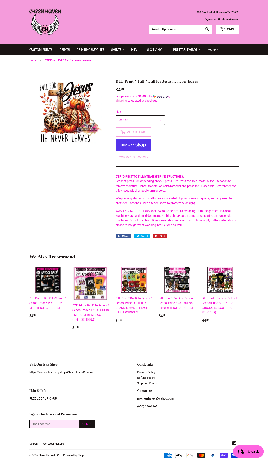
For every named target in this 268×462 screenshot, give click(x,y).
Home (32, 60)
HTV (134, 49)
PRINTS (64, 49)
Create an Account (228, 19)
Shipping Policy (147, 383)
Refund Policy (146, 377)
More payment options (133, 156)
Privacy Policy (146, 372)
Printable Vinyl (185, 49)
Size (118, 111)
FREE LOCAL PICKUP (43, 398)
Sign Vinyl (155, 49)
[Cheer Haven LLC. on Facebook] (234, 444)
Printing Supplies (90, 49)
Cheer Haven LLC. (49, 455)
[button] (177, 96)
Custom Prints (41, 49)
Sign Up (87, 424)
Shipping (121, 100)
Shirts (116, 49)
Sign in (209, 19)
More (212, 49)
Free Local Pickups (52, 443)
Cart (230, 29)
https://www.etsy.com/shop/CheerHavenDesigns (61, 372)
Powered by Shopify (75, 455)
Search (33, 443)
